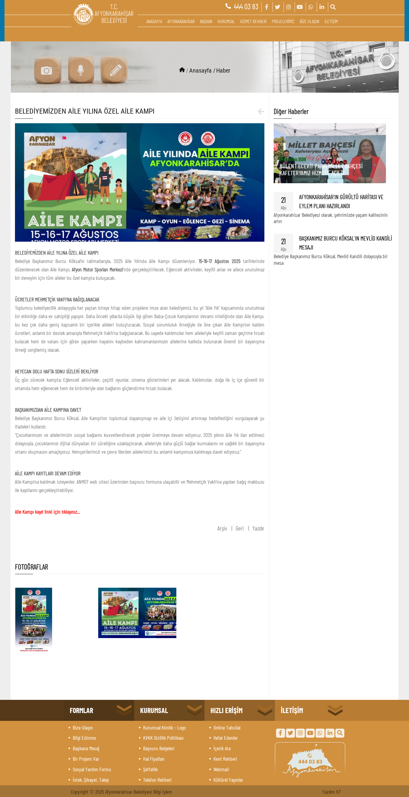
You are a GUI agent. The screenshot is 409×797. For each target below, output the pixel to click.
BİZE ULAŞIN (309, 21)
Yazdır (258, 528)
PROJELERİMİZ (283, 21)
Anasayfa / (202, 70)
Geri (240, 528)
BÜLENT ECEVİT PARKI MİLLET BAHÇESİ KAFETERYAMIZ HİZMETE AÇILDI (321, 169)
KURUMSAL (226, 21)
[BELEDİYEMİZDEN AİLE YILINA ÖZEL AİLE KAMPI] (140, 181)
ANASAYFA (154, 21)
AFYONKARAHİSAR (181, 21)
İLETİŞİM (331, 21)
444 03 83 (246, 6)
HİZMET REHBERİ (253, 21)
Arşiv (222, 528)
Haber (223, 70)
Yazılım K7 (331, 791)
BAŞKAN (206, 21)
